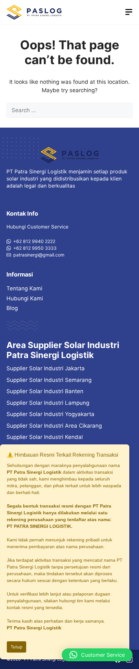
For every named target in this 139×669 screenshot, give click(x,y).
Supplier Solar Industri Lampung (47, 403)
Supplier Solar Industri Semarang (48, 380)
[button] (97, 654)
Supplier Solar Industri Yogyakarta (50, 414)
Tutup (16, 646)
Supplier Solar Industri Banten (44, 391)
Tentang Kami (24, 288)
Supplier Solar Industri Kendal (44, 437)
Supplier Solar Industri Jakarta (45, 368)
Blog (12, 308)
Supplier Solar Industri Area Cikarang (54, 425)
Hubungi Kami (24, 298)
